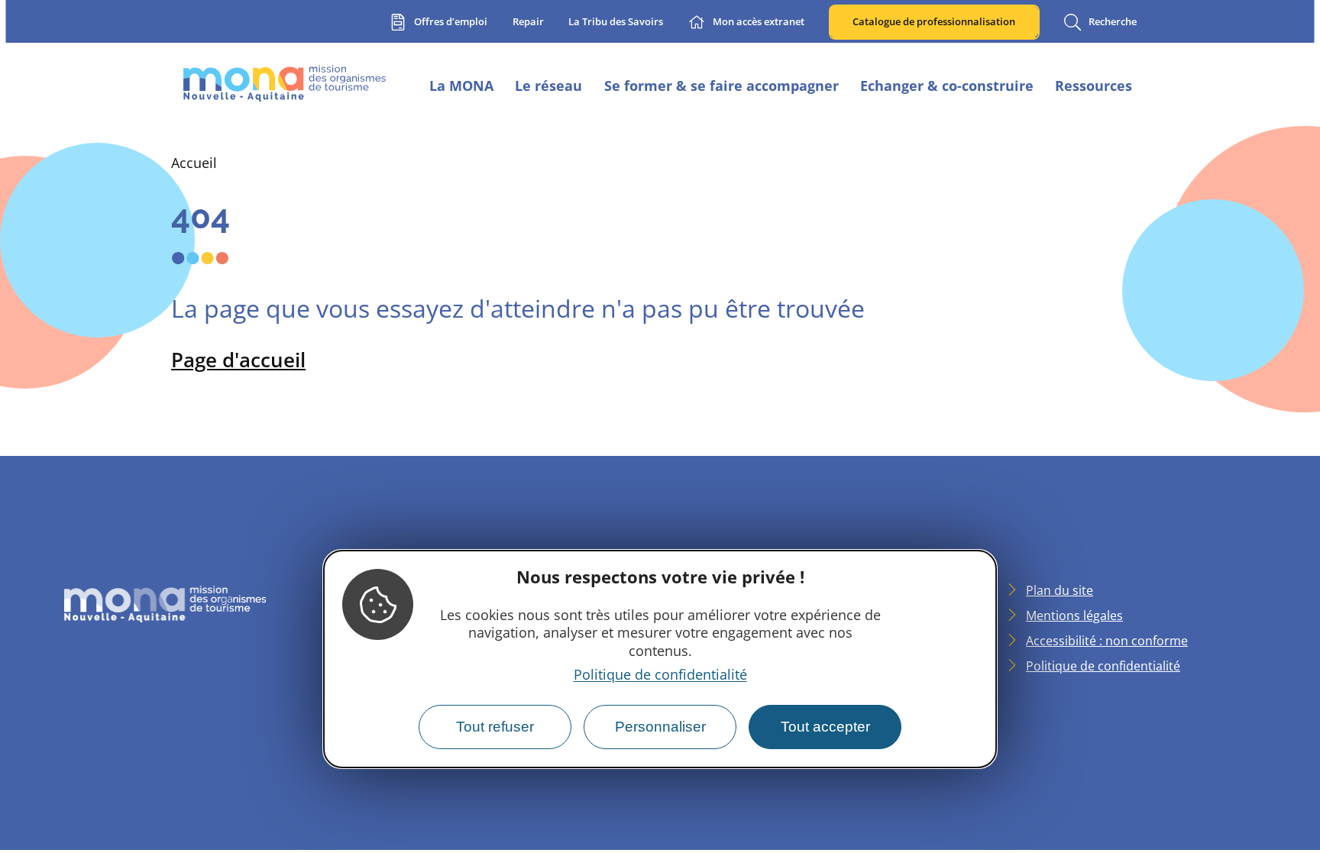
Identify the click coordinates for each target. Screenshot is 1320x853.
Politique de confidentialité (660, 674)
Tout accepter (825, 727)
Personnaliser (660, 727)
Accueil (194, 162)
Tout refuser (495, 727)
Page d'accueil (238, 359)
